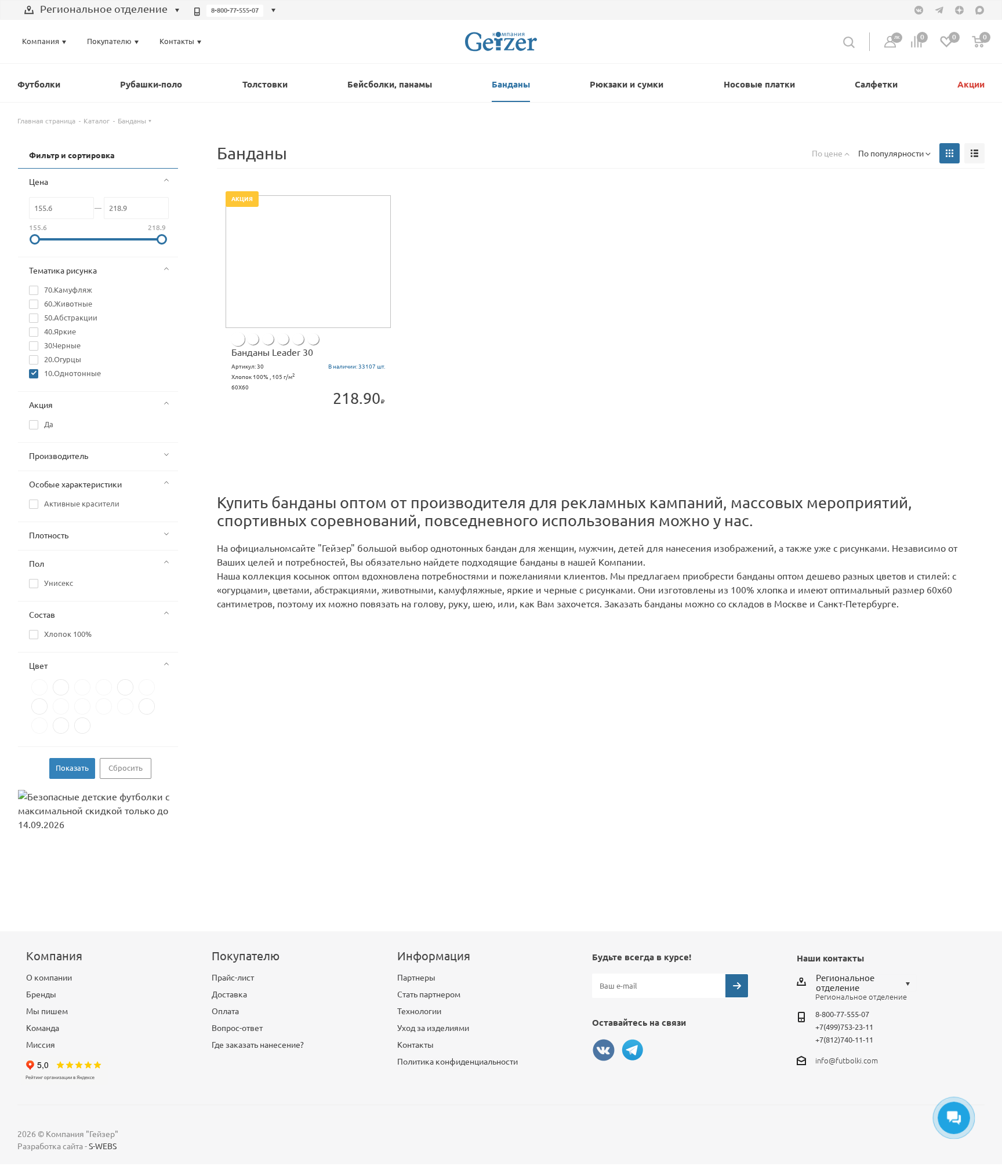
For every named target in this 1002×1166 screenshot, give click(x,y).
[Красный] (267, 339)
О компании (49, 977)
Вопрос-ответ (237, 1028)
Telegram (632, 1050)
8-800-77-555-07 (235, 10)
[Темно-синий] (237, 339)
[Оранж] (313, 339)
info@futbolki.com (846, 1060)
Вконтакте (603, 1050)
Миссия (40, 1045)
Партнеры (416, 977)
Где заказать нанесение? (258, 1045)
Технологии (419, 1011)
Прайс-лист (233, 977)
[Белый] (252, 339)
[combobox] (102, 10)
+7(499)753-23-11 (844, 1027)
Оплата (225, 1011)
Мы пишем (47, 1011)
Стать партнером (428, 994)
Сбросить (125, 768)
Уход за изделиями (433, 1028)
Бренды (41, 994)
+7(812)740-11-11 (844, 1040)
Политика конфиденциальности (457, 1061)
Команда (42, 1028)
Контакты (415, 1045)
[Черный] (283, 339)
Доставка (229, 994)
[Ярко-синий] (298, 339)
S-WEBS (103, 1146)
